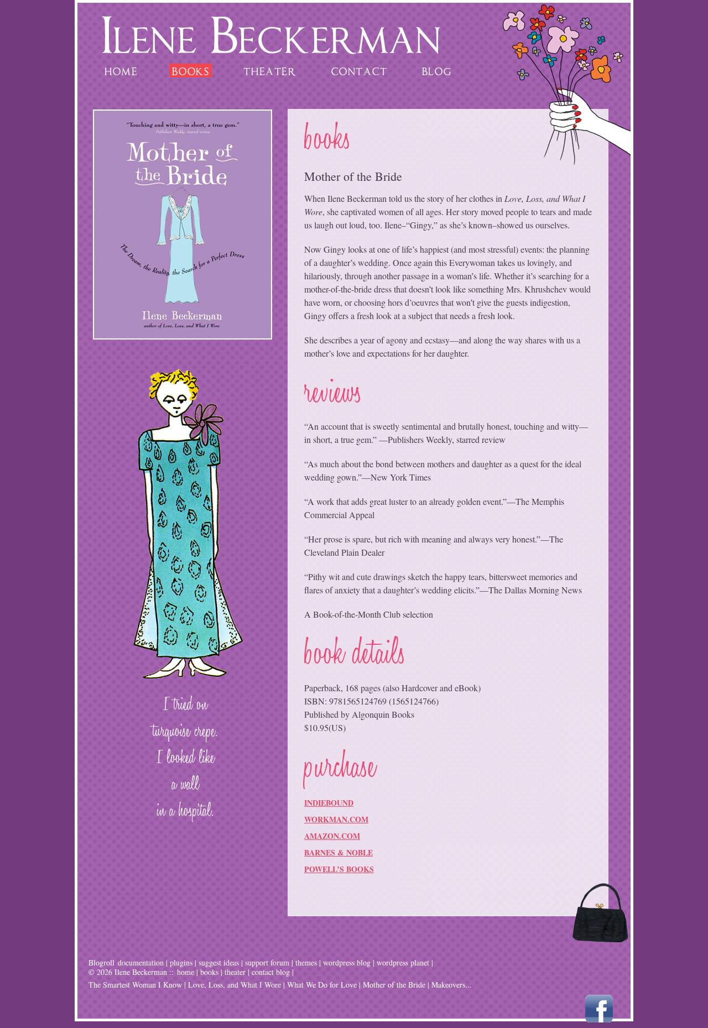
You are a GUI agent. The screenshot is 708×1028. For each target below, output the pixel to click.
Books (190, 69)
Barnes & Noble (338, 852)
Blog (436, 69)
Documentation (141, 962)
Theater (269, 69)
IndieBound (328, 802)
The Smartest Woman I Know (135, 984)
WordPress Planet (403, 962)
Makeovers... (451, 984)
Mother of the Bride (394, 984)
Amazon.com (332, 836)
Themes (306, 962)
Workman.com (336, 819)
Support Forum (267, 962)
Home (121, 69)
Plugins (181, 962)
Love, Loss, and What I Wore (234, 984)
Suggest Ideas (219, 962)
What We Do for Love (322, 984)
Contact (359, 69)
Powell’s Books (339, 869)
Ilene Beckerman (271, 35)
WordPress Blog (347, 962)
